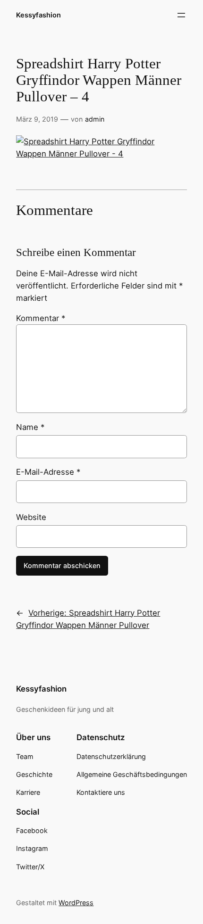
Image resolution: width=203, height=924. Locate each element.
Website (31, 517)
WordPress (76, 903)
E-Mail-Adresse (48, 472)
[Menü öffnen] (181, 15)
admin (94, 119)
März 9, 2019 (37, 119)
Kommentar (40, 318)
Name (30, 427)
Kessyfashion (38, 15)
